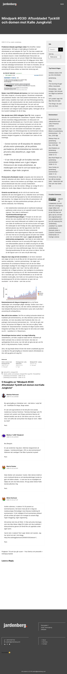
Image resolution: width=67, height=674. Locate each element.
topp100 (29, 374)
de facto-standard (36, 257)
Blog (62, 4)
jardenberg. (52, 78)
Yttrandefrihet (36, 374)
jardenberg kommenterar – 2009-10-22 (14, 375)
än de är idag (21, 111)
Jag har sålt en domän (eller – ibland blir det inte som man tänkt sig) (56, 181)
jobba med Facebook (24, 320)
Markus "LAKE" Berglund (15, 435)
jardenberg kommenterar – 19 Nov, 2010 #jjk (56, 133)
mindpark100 (14, 372)
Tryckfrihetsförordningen (14, 214)
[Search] (60, 49)
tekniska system (32, 318)
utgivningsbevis (36, 226)
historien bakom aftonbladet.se (33, 351)
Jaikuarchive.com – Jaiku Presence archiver (55, 124)
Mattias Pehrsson (13, 394)
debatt (5, 374)
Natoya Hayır (53, 138)
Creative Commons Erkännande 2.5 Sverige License (55, 235)
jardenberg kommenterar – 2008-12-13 (54, 152)
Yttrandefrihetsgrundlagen (15, 217)
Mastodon (5, 652)
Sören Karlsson (12, 498)
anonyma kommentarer (18, 322)
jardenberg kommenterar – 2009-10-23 (14, 377)
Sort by (51, 54)
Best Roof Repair (54, 158)
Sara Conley (53, 167)
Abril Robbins (53, 148)
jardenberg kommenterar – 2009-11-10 (54, 172)
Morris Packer (11, 466)
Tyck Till (25, 51)
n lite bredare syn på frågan (24, 181)
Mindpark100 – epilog (36, 362)
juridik (9, 374)
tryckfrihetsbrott (15, 117)
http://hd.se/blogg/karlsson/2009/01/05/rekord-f (20, 537)
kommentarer (15, 374)
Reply (5, 425)
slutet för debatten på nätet (11, 179)
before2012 (7, 372)
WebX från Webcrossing (33, 58)
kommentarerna (15, 318)
